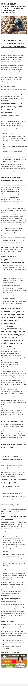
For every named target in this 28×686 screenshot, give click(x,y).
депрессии (15, 130)
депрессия (15, 244)
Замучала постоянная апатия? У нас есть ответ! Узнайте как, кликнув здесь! (13, 43)
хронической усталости (12, 52)
